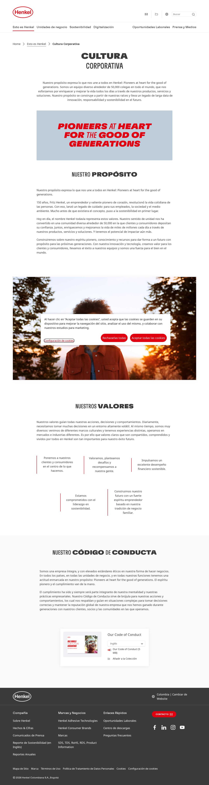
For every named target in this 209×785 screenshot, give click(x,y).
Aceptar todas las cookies (148, 338)
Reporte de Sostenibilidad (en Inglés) (32, 745)
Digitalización (103, 27)
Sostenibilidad (80, 27)
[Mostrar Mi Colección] (156, 14)
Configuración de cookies (143, 768)
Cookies (121, 768)
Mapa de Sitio (21, 768)
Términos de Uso (50, 768)
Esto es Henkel (23, 27)
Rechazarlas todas (114, 338)
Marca (34, 768)
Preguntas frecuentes (117, 735)
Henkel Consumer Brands (74, 728)
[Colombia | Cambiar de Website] (166, 14)
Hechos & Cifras (23, 728)
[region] (105, 329)
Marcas (62, 735)
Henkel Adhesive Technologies (78, 720)
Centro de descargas (116, 728)
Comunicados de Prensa (28, 735)
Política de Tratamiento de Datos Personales (88, 768)
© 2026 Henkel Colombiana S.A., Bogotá (36, 777)
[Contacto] (146, 14)
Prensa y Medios (184, 27)
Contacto (162, 714)
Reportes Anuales (24, 754)
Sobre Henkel (21, 720)
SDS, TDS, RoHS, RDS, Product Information (77, 745)
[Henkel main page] (23, 12)
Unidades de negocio (52, 27)
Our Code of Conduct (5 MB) (126, 650)
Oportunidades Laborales (151, 27)
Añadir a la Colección (125, 658)
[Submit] (193, 14)
